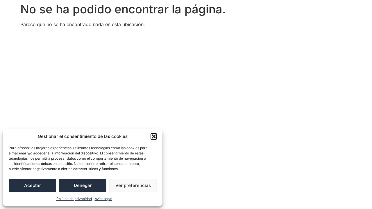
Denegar (83, 185)
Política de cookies (172, 37)
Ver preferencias (133, 185)
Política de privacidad (74, 199)
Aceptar (32, 185)
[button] (154, 136)
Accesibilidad (39, 37)
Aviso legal (103, 199)
